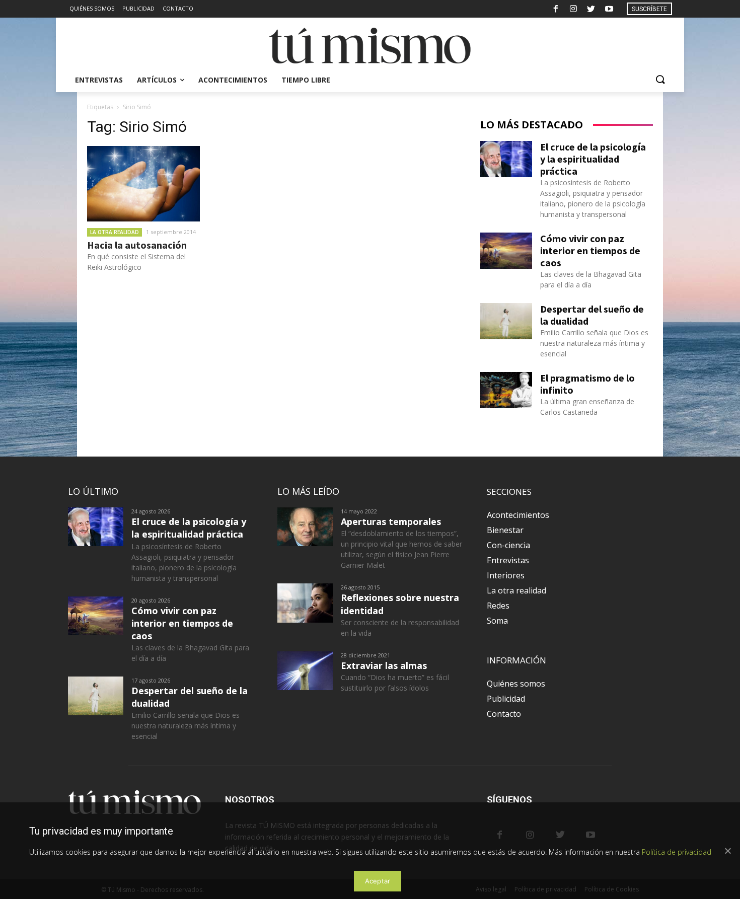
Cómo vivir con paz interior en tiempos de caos (590, 250)
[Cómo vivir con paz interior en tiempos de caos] (506, 251)
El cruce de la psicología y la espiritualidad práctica (593, 158)
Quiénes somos (516, 683)
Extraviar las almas (384, 665)
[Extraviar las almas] (305, 670)
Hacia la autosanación (137, 245)
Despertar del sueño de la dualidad (592, 315)
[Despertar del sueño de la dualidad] (506, 321)
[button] (660, 80)
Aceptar (378, 881)
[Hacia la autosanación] (143, 183)
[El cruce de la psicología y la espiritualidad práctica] (506, 159)
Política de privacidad (676, 852)
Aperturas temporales (391, 521)
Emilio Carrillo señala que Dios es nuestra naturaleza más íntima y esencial (594, 343)
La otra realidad (114, 232)
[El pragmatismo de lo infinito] (506, 390)
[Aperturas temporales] (305, 526)
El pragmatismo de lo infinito (587, 383)
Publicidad (506, 698)
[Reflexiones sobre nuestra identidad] (305, 602)
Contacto (504, 713)
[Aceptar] (727, 851)
